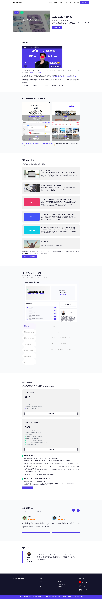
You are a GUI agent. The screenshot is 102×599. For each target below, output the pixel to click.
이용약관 (60, 581)
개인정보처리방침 (61, 584)
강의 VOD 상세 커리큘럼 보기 (30, 256)
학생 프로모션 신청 (27, 488)
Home (50, 2)
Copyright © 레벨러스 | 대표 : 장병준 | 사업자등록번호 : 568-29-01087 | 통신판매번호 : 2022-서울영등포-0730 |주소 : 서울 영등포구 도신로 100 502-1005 (51, 596)
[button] (65, 326)
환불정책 (60, 586)
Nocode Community (74, 2)
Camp (61, 2)
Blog (66, 2)
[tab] (29, 326)
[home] (18, 2)
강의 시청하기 (84, 2)
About (55, 2)
